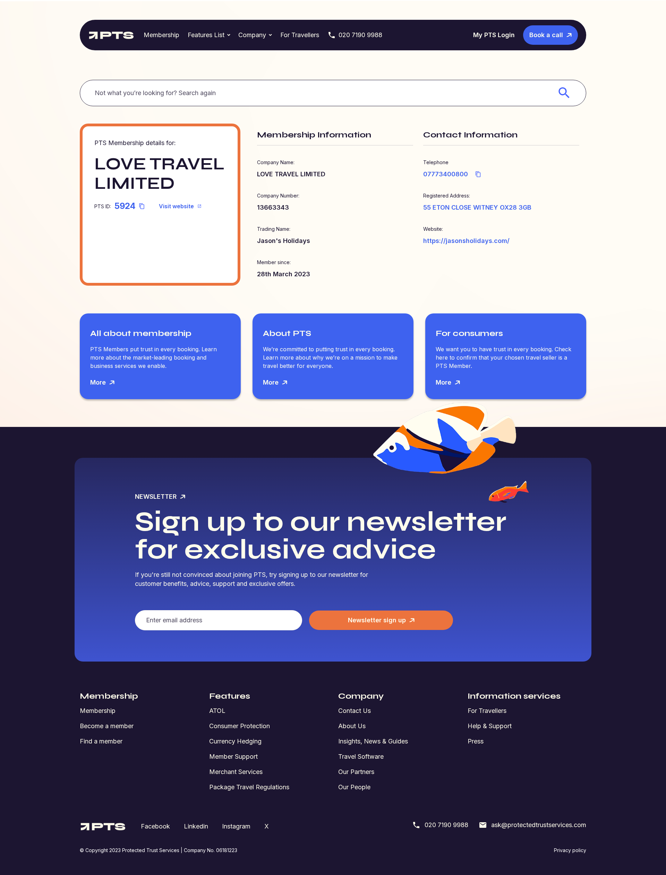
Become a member (107, 726)
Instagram (236, 826)
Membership (161, 35)
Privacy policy (570, 850)
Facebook (155, 826)
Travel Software (361, 756)
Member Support (233, 756)
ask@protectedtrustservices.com (538, 824)
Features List (206, 35)
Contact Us (354, 710)
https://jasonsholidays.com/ (466, 240)
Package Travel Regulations (249, 787)
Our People (354, 787)
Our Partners (356, 771)
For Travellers (299, 35)
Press (476, 741)
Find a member (101, 741)
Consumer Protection (239, 726)
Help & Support (490, 726)
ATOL (217, 710)
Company (252, 35)
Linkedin (196, 826)
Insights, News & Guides (373, 741)
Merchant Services (236, 771)
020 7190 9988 (360, 35)
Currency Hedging (235, 741)
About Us (352, 726)
